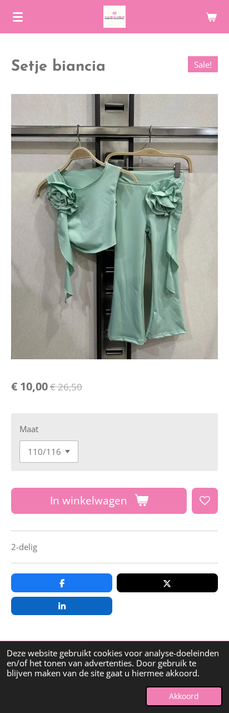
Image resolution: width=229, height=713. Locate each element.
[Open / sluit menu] (18, 17)
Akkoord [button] (184, 696)
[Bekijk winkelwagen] (211, 17)
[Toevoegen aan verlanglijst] (205, 501)
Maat (28, 428)
